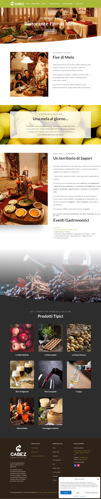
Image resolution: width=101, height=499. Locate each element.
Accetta (66, 492)
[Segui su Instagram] (78, 465)
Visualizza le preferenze (91, 492)
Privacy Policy (35, 452)
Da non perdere (67, 3)
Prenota (55, 480)
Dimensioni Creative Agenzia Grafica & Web (47, 492)
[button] (98, 479)
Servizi (44, 3)
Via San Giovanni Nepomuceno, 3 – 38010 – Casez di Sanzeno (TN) (82, 452)
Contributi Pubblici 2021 (37, 456)
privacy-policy (83, 496)
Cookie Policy (76, 496)
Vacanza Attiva (54, 3)
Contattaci (79, 3)
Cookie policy (34, 448)
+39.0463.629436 (83, 457)
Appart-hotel (35, 3)
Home (27, 3)
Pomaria (57, 228)
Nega (77, 492)
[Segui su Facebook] (75, 465)
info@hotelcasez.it (82, 459)
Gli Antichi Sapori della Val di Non (66, 230)
